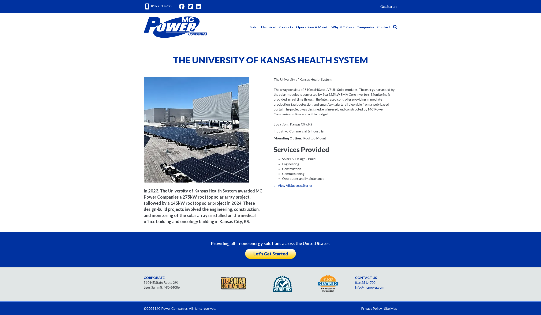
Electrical (268, 27)
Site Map (390, 308)
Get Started (388, 6)
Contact (383, 27)
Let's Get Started (270, 253)
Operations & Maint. (312, 27)
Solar (254, 27)
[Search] (394, 27)
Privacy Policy (371, 308)
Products (286, 27)
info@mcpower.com (369, 287)
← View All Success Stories (293, 185)
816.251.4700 (160, 6)
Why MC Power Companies (352, 27)
